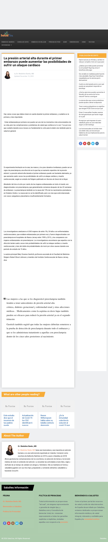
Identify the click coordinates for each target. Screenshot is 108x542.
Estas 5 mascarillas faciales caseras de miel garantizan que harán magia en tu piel (91, 114)
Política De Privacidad (11, 512)
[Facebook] (80, 143)
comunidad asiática (91, 519)
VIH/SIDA (92, 42)
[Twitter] (93, 143)
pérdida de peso (54, 42)
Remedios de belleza (38, 42)
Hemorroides (74, 42)
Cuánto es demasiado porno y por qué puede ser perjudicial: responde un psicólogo (91, 86)
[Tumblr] (97, 143)
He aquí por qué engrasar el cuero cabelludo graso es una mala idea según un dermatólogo (90, 123)
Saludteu (103, 538)
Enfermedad (6, 45)
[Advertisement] (54, 15)
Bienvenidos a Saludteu (12, 507)
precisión (64, 522)
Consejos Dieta (22, 42)
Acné (65, 42)
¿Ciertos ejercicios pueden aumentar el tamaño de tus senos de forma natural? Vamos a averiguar (92, 94)
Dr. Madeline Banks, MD (25, 74)
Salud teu (11, 538)
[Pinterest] (84, 143)
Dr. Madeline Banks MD (26, 450)
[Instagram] (88, 143)
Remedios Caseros (8, 42)
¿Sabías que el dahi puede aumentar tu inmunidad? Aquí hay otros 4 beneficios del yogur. (91, 68)
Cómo (84, 42)
